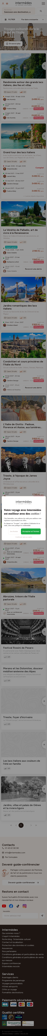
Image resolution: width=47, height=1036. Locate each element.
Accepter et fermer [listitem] (30, 531)
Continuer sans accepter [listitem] (23, 537)
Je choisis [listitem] (14, 531)
